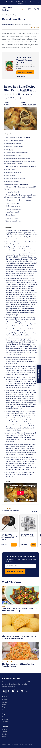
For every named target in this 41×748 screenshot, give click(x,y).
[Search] (35, 9)
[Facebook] (8, 691)
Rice (3, 709)
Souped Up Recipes (12, 15)
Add (14, 545)
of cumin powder (15, 209)
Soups (4, 707)
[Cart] (38, 9)
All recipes (5, 699)
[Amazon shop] (26, 691)
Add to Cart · (25, 72)
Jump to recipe (34, 27)
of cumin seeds (14, 212)
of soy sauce (14, 218)
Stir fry (4, 704)
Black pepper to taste (13, 206)
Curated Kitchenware (26, 744)
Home (3, 15)
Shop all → (35, 511)
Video (7, 481)
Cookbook (5, 721)
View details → (21, 76)
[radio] (5, 94)
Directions (9, 228)
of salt (11, 149)
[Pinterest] (13, 691)
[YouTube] (4, 691)
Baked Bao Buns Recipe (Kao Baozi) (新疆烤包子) (20, 88)
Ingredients (9, 134)
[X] (22, 691)
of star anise (14, 181)
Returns (4, 736)
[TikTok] (17, 691)
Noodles (4, 702)
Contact (4, 731)
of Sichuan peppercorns (17, 178)
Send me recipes (15, 571)
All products (5, 719)
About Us (4, 729)
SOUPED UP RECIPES (28, 104)
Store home (5, 717)
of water (13, 169)
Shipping (4, 734)
